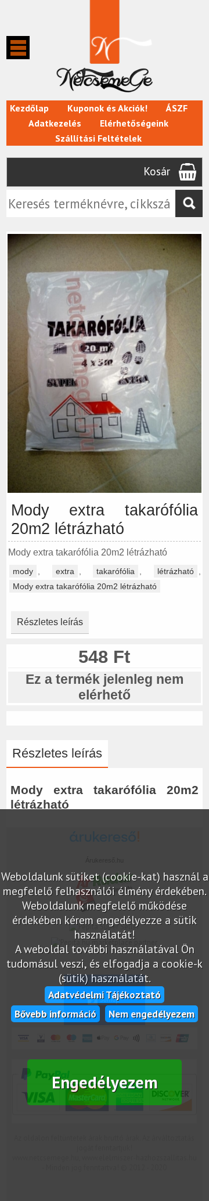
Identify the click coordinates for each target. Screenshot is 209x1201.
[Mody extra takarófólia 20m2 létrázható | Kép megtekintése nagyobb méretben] (104, 491)
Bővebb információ (55, 1013)
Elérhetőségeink (134, 123)
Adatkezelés (54, 123)
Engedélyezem (105, 1082)
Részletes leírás (50, 622)
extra (65, 571)
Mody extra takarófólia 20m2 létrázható (85, 586)
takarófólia (115, 571)
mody (23, 571)
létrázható (175, 571)
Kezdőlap (29, 108)
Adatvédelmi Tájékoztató (104, 994)
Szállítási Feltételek (98, 138)
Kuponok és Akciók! (107, 108)
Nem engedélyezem (151, 1013)
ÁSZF (177, 108)
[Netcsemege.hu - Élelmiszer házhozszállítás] (104, 94)
